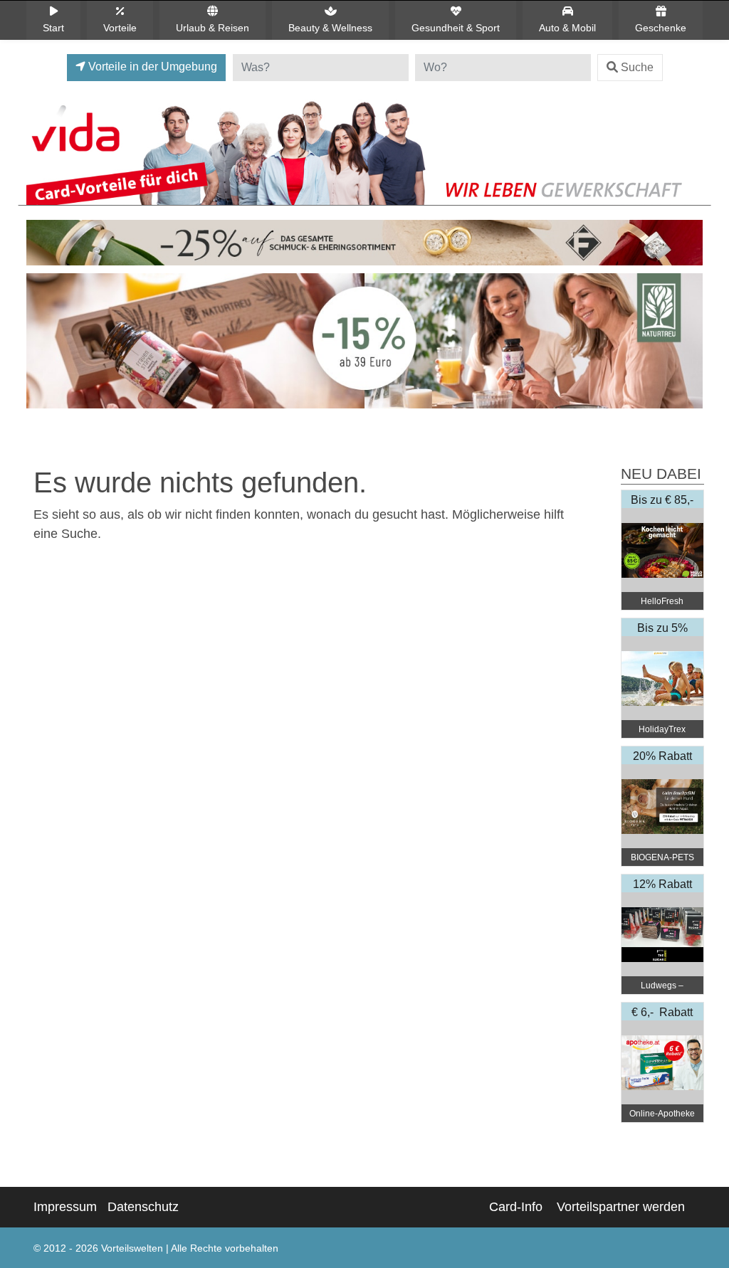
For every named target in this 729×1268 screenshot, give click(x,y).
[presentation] (40, 344)
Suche (637, 67)
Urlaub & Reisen (212, 27)
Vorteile (120, 27)
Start (53, 27)
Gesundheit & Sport (455, 27)
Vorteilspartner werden (621, 1207)
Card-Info (515, 1207)
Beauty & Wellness (330, 27)
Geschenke (660, 27)
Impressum (65, 1207)
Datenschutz (143, 1207)
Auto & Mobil (567, 27)
